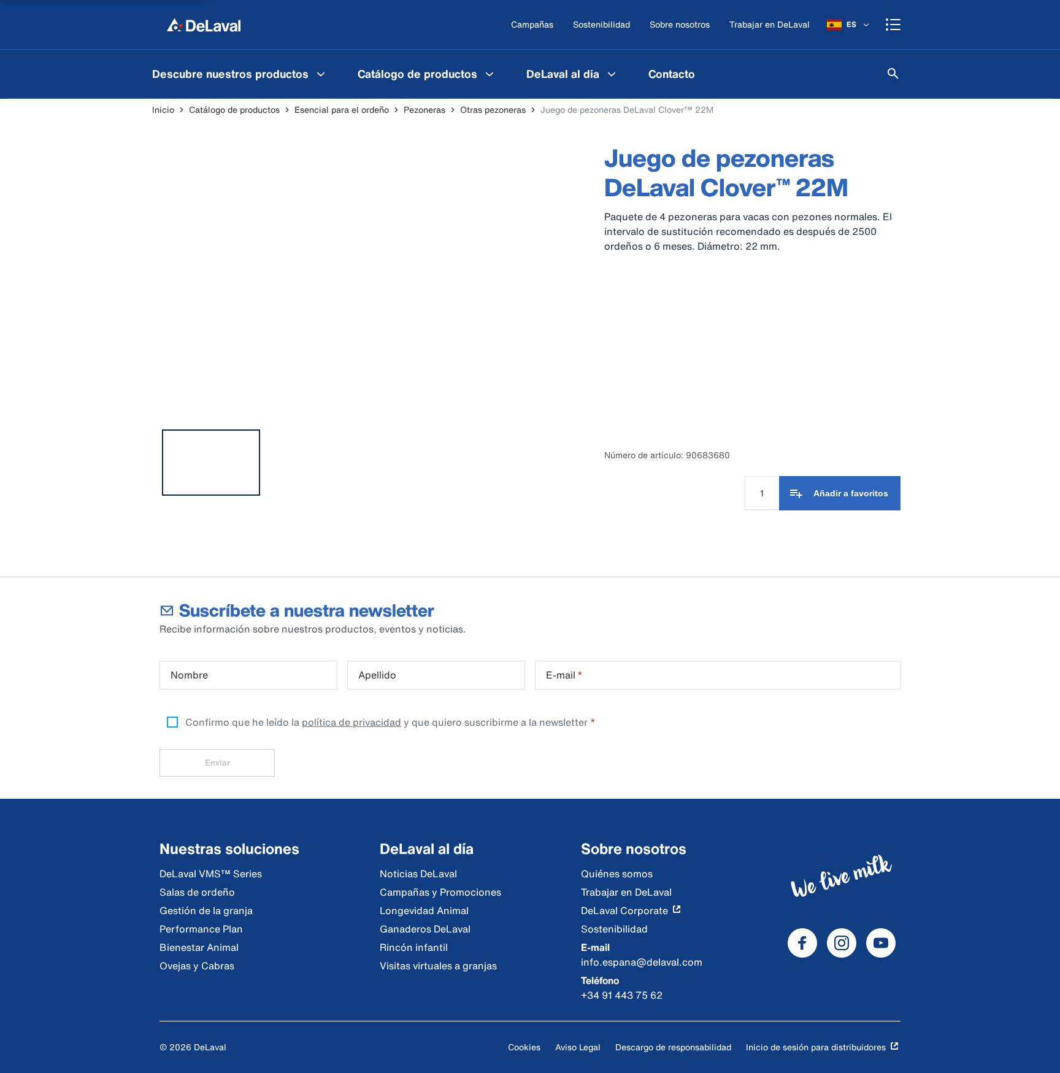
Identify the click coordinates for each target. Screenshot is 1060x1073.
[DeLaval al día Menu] (611, 73)
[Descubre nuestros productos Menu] (321, 73)
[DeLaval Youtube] (881, 943)
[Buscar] (893, 73)
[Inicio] (203, 24)
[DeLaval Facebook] (802, 943)
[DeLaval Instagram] (841, 943)
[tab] (211, 462)
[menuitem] (240, 73)
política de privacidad (351, 722)
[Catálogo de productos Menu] (489, 73)
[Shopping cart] (893, 24)
